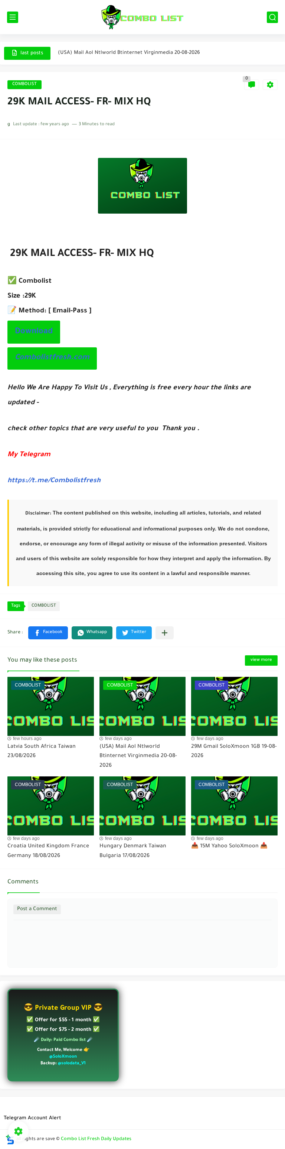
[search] (272, 17)
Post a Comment (37, 909)
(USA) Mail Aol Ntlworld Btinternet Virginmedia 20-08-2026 (129, 53)
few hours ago (27, 738)
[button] (48, 632)
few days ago (118, 738)
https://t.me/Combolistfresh (54, 481)
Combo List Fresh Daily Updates (96, 1139)
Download (34, 332)
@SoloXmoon (63, 1057)
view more (261, 660)
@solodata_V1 (72, 1063)
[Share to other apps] (164, 632)
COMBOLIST (24, 84)
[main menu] (12, 17)
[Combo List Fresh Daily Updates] (142, 17)
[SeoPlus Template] (10, 1140)
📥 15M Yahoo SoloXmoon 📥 (229, 847)
